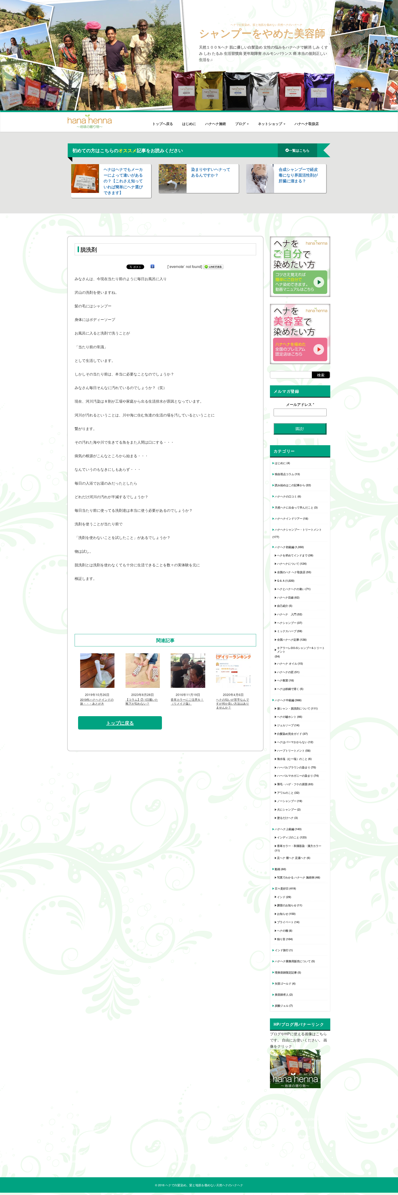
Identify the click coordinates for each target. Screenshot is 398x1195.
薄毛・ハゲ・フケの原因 (292, 784)
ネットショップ (270, 123)
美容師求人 (282, 994)
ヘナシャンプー (286, 623)
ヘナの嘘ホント (286, 717)
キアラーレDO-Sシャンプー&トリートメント (301, 650)
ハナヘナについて (288, 563)
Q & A (281, 581)
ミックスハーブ (286, 631)
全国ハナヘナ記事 (288, 639)
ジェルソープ (285, 725)
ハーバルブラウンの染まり (293, 767)
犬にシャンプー (286, 809)
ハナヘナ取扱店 (307, 123)
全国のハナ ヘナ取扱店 (291, 572)
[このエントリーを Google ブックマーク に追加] (152, 266)
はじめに (189, 123)
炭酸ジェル (282, 1005)
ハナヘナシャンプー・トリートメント (298, 529)
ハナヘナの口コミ (286, 496)
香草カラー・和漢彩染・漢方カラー (299, 846)
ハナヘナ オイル (287, 663)
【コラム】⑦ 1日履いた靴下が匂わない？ (142, 702)
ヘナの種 (282, 930)
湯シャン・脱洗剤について (293, 708)
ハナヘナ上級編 (284, 829)
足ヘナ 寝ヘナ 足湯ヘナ (291, 858)
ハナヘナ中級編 (284, 700)
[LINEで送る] (213, 266)
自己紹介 (282, 606)
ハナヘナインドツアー (288, 518)
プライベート (285, 922)
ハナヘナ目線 (285, 597)
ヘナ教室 (282, 680)
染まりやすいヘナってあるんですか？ (210, 172)
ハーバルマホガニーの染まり (295, 775)
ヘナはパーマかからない (292, 742)
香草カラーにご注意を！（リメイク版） (187, 702)
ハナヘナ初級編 (284, 547)
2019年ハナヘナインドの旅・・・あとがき (97, 702)
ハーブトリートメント (291, 750)
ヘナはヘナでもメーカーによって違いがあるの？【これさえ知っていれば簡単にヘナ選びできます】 (123, 180)
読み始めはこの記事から (290, 485)
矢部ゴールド (283, 983)
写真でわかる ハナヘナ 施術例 (295, 877)
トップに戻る (120, 722)
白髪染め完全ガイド (289, 734)
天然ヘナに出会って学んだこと (294, 507)
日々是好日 (282, 888)
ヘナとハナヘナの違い (291, 589)
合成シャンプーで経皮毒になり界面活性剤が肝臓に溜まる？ (298, 174)
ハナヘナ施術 (215, 123)
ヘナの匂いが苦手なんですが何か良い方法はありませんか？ (232, 703)
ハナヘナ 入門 (286, 614)
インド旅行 (282, 950)
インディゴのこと (288, 837)
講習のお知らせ (286, 905)
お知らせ (282, 914)
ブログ (240, 123)
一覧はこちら (299, 150)
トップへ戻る (162, 123)
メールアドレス (300, 404)
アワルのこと (285, 793)
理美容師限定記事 (286, 972)
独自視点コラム (284, 474)
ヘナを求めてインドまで (292, 555)
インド (281, 897)
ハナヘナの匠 (285, 672)
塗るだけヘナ (285, 818)
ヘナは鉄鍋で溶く (288, 689)
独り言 (281, 939)
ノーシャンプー (286, 801)
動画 (277, 869)
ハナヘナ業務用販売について (293, 961)
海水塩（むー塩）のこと (292, 759)
